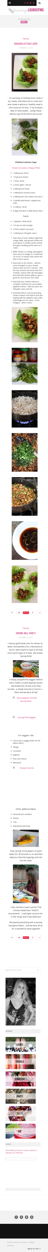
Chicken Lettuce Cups (26, 44)
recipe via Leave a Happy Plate (26, 167)
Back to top (33, 1249)
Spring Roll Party (26, 633)
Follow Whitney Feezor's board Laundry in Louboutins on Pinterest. (20, 1151)
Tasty (26, 38)
